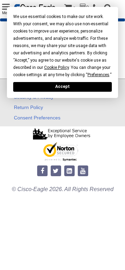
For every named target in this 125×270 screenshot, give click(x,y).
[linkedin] (69, 171)
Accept (62, 86)
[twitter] (56, 171)
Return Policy (28, 107)
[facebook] (42, 171)
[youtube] (83, 171)
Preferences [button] (98, 74)
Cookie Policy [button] (56, 67)
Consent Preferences (37, 117)
